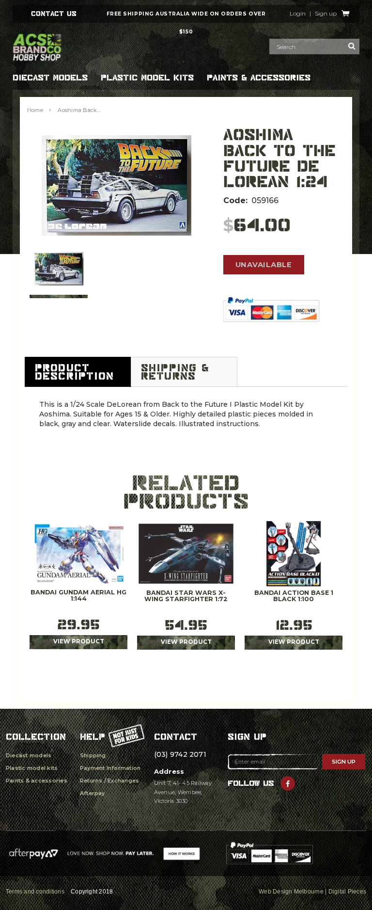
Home (35, 110)
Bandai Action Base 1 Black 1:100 (293, 596)
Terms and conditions (35, 891)
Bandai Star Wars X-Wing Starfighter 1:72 (186, 596)
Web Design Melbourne (291, 891)
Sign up (326, 13)
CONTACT (175, 737)
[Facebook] (287, 783)
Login (298, 13)
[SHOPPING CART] (346, 14)
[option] (117, 185)
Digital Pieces (347, 891)
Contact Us (54, 13)
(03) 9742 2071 (180, 754)
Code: (235, 200)
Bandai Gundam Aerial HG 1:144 (78, 596)
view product (78, 641)
